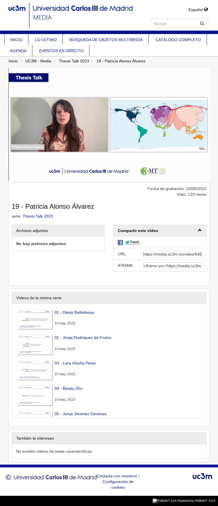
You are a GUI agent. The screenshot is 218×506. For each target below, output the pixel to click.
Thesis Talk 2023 (74, 61)
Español (196, 9)
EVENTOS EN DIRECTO (61, 51)
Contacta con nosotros (117, 476)
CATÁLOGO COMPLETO (178, 39)
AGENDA (18, 51)
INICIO (16, 39)
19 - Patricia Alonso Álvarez (121, 61)
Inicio (13, 61)
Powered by (196, 500)
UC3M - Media (38, 61)
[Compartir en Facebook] (120, 242)
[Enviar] (202, 23)
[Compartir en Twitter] (132, 242)
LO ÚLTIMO (46, 39)
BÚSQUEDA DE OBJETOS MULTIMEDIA (106, 39)
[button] (160, 231)
